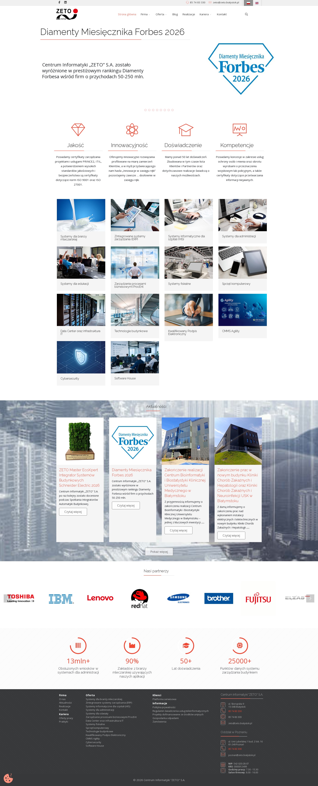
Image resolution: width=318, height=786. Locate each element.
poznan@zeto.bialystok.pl (241, 755)
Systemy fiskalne (179, 284)
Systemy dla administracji (239, 236)
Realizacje (188, 14)
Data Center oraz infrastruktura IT (80, 332)
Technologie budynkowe (131, 331)
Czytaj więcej (73, 512)
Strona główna (127, 14)
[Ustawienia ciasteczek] (8, 778)
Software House (125, 378)
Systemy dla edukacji (75, 284)
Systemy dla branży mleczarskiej (74, 238)
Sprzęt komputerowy (236, 284)
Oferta (160, 14)
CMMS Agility (231, 331)
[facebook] (59, 2)
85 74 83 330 (197, 2)
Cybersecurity (70, 378)
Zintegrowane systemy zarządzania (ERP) (129, 238)
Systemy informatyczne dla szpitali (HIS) (186, 238)
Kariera (204, 14)
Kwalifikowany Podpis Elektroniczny (182, 332)
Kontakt (222, 14)
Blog (175, 14)
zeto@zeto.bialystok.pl (226, 2)
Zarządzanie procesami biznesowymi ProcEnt (130, 285)
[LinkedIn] (65, 2)
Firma (144, 14)
